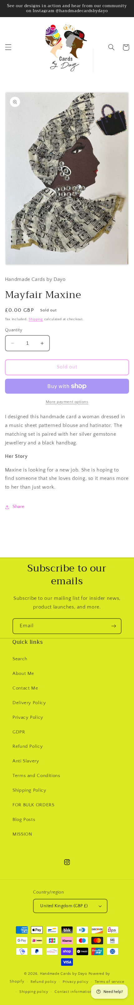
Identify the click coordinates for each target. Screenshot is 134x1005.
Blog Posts (23, 819)
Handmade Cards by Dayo (63, 974)
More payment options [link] (67, 402)
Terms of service (109, 982)
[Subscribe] (114, 626)
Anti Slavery (25, 761)
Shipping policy (33, 992)
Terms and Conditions (36, 775)
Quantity (13, 330)
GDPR (18, 732)
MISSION (22, 834)
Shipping (36, 319)
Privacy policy (75, 982)
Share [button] (18, 506)
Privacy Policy (27, 717)
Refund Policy (27, 746)
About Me (23, 673)
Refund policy (43, 982)
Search (19, 659)
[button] (8, 47)
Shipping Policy (29, 790)
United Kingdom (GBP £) (64, 905)
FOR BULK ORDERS (33, 805)
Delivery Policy (29, 702)
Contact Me (25, 688)
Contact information (73, 992)
